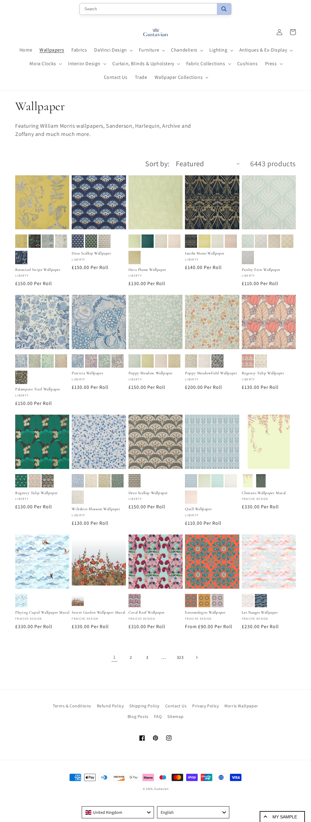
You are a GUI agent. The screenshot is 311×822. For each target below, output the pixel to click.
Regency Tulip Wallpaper (263, 373)
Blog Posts (138, 716)
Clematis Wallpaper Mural (264, 492)
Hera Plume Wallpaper (147, 269)
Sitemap (175, 716)
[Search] (224, 9)
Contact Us (176, 706)
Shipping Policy (144, 706)
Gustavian (161, 789)
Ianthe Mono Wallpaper (205, 253)
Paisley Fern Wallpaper (261, 269)
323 (180, 657)
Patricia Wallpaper (87, 373)
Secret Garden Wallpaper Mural (98, 612)
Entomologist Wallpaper (205, 612)
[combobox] (118, 812)
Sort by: (157, 163)
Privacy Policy (205, 706)
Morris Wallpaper (241, 706)
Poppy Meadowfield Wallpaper (211, 373)
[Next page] (196, 657)
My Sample (284, 816)
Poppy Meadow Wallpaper (150, 373)
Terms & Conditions (72, 706)
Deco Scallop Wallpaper (91, 253)
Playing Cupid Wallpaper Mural (42, 612)
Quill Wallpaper (198, 509)
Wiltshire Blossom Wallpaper (96, 509)
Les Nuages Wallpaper (260, 612)
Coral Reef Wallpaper (146, 612)
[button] (113, 50)
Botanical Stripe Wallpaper (38, 269)
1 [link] (114, 657)
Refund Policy (110, 706)
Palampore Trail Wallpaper (37, 389)
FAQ (158, 716)
